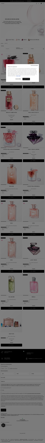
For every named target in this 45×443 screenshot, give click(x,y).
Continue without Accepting (34, 65)
